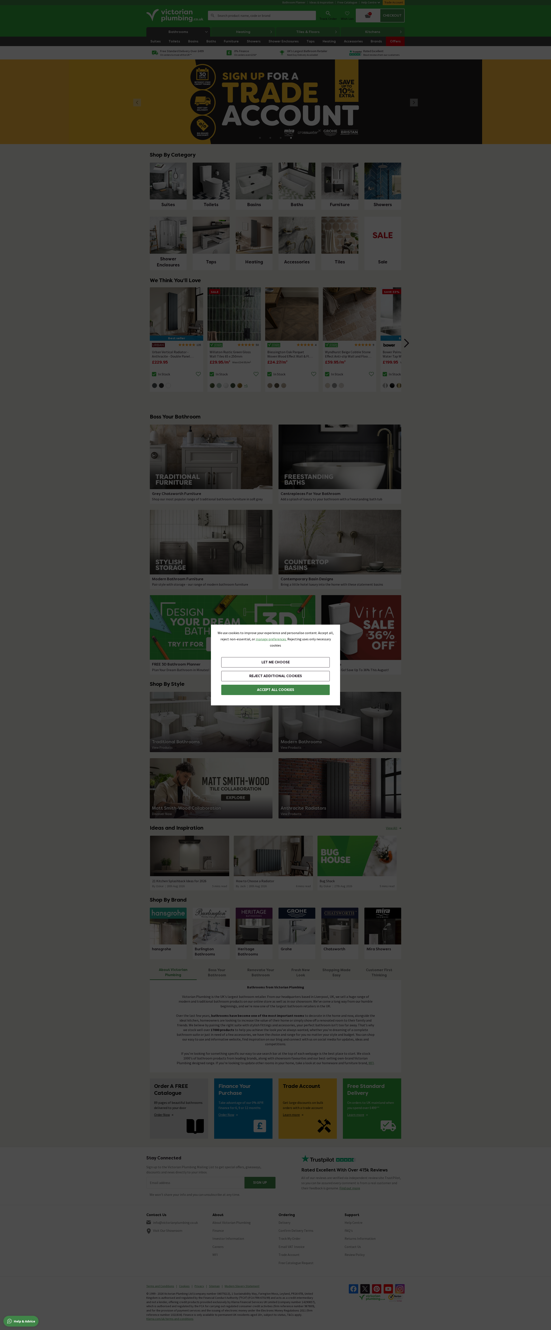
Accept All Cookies (275, 690)
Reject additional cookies (275, 676)
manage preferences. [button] (271, 639)
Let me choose (276, 662)
